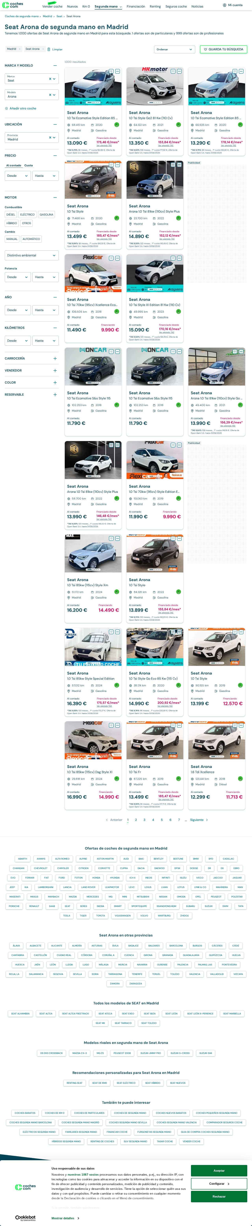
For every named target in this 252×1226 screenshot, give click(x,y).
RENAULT (34, 906)
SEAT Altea (45, 1013)
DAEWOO (159, 868)
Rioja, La (14, 974)
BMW (196, 858)
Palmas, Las (205, 964)
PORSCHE (14, 906)
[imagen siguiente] (118, 86)
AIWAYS (41, 858)
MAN (240, 887)
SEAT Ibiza (150, 1013)
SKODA (100, 906)
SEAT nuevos (177, 1083)
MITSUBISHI (143, 896)
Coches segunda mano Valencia (177, 1122)
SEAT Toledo (149, 1023)
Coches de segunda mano (130, 1113)
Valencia (194, 974)
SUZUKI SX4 (205, 1053)
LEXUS (148, 887)
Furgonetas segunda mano (154, 1132)
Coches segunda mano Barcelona (30, 1122)
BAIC (141, 858)
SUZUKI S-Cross (180, 1053)
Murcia (122, 964)
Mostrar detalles (63, 1218)
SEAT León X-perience (200, 1013)
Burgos (197, 945)
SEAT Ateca (105, 1013)
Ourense (162, 964)
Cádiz (235, 945)
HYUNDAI (115, 877)
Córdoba (86, 955)
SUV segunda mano (135, 1141)
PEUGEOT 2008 (122, 1053)
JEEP (12, 887)
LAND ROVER (88, 887)
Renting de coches (102, 1141)
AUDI (126, 858)
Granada (167, 955)
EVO (13, 877)
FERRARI (29, 877)
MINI (124, 896)
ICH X (132, 877)
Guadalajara (191, 955)
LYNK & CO (200, 887)
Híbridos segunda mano (66, 1141)
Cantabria (17, 955)
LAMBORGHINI (45, 887)
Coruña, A (108, 955)
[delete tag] (20, 49)
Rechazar (219, 1196)
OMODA (181, 896)
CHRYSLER (63, 868)
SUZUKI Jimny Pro (151, 1053)
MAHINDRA (222, 887)
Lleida (69, 964)
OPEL (198, 896)
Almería (77, 945)
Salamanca (36, 974)
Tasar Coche (165, 1141)
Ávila (115, 945)
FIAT (46, 877)
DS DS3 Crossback (51, 1053)
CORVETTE (104, 868)
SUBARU (190, 906)
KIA (26, 887)
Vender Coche (191, 1141)
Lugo (86, 964)
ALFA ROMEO (62, 858)
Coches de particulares (89, 1113)
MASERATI (14, 896)
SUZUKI (209, 906)
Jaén (37, 964)
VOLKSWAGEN (123, 915)
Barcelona (176, 945)
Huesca (19, 964)
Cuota (28, 165)
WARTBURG (164, 915)
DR (209, 868)
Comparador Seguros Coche (225, 1122)
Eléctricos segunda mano (39, 1132)
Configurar (216, 1183)
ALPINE (83, 858)
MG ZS (100, 1053)
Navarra (142, 964)
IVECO (199, 877)
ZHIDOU (184, 915)
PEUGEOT (216, 896)
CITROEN (83, 868)
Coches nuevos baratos (171, 1113)
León (53, 964)
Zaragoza (136, 983)
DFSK (177, 868)
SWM (225, 906)
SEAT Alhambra (20, 1013)
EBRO (236, 868)
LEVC (132, 887)
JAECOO (218, 877)
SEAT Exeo (128, 1013)
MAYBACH (53, 896)
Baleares (154, 945)
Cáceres (217, 945)
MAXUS (34, 896)
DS (222, 868)
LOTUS (180, 887)
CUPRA (124, 868)
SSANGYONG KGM (166, 906)
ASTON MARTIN (105, 858)
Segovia (58, 974)
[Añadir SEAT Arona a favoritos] (111, 71)
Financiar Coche (117, 1132)
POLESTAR (237, 896)
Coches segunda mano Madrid (80, 1122)
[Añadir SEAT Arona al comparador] (117, 71)
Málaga (103, 964)
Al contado (13, 165)
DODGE (194, 868)
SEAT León (171, 1013)
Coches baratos (25, 1113)
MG (110, 896)
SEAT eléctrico (126, 1083)
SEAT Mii (100, 1023)
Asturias (97, 945)
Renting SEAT (74, 1083)
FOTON (78, 877)
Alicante (56, 945)
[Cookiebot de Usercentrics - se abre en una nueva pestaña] (25, 1218)
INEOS (148, 877)
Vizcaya (238, 974)
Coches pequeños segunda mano (216, 1113)
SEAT (67, 906)
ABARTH (22, 858)
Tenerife (137, 974)
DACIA (141, 868)
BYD (211, 858)
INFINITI (166, 877)
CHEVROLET (40, 868)
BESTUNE (178, 858)
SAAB (52, 906)
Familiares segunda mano (81, 1132)
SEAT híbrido (152, 1083)
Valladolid (217, 974)
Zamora (115, 983)
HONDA (96, 877)
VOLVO (144, 915)
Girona (148, 955)
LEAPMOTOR (112, 887)
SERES (83, 906)
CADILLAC (228, 858)
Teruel (156, 974)
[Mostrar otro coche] (93, 102)
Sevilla (77, 974)
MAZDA (73, 896)
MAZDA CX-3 (79, 1053)
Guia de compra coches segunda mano (205, 1132)
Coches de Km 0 (54, 1113)
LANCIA (67, 887)
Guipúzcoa (215, 955)
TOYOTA (100, 915)
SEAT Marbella (232, 1013)
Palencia (182, 964)
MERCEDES (93, 896)
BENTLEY (158, 858)
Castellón (40, 955)
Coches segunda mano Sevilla (128, 1122)
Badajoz (133, 945)
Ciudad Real (64, 955)
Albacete (35, 945)
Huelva (236, 955)
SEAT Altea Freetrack (75, 1013)
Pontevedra (229, 964)
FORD (62, 877)
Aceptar (219, 1170)
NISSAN (163, 896)
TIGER (83, 915)
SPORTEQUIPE (139, 906)
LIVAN (164, 887)
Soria (95, 974)
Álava (16, 945)
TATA (240, 906)
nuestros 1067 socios (83, 1174)
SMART (118, 906)
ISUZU (183, 877)
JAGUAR (237, 877)
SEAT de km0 (99, 1083)
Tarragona (115, 974)
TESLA (66, 915)
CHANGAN (18, 868)
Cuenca (129, 955)
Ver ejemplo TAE (104, 145)
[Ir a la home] (12, 5)
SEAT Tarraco (123, 1023)
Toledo (174, 974)
